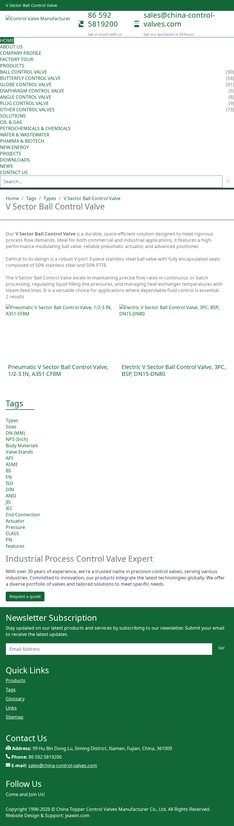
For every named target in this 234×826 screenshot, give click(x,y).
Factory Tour (16, 59)
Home (7, 40)
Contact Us (14, 172)
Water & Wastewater (24, 135)
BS (8, 471)
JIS (8, 502)
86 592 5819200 (103, 19)
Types (50, 198)
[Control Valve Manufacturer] (40, 24)
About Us (12, 47)
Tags (31, 198)
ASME (12, 464)
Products (12, 66)
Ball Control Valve (23, 72)
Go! (221, 647)
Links (11, 708)
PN (9, 540)
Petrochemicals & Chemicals (35, 128)
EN (9, 477)
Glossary (15, 699)
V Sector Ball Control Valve (92, 198)
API (9, 458)
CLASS (12, 533)
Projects (10, 153)
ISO (9, 483)
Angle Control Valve (25, 97)
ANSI (11, 496)
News (6, 166)
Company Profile (20, 53)
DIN (10, 489)
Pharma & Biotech (22, 141)
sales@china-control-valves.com (179, 19)
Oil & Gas (11, 122)
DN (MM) (15, 433)
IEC (9, 508)
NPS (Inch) (17, 439)
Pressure (15, 527)
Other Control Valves (27, 109)
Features (15, 546)
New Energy (14, 147)
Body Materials (22, 445)
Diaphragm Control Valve (32, 91)
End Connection (23, 514)
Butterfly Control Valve (30, 78)
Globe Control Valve (26, 84)
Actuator (15, 521)
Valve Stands (19, 452)
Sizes (11, 427)
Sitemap (14, 717)
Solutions (13, 116)
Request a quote (25, 596)
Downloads (15, 160)
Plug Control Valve (24, 103)
